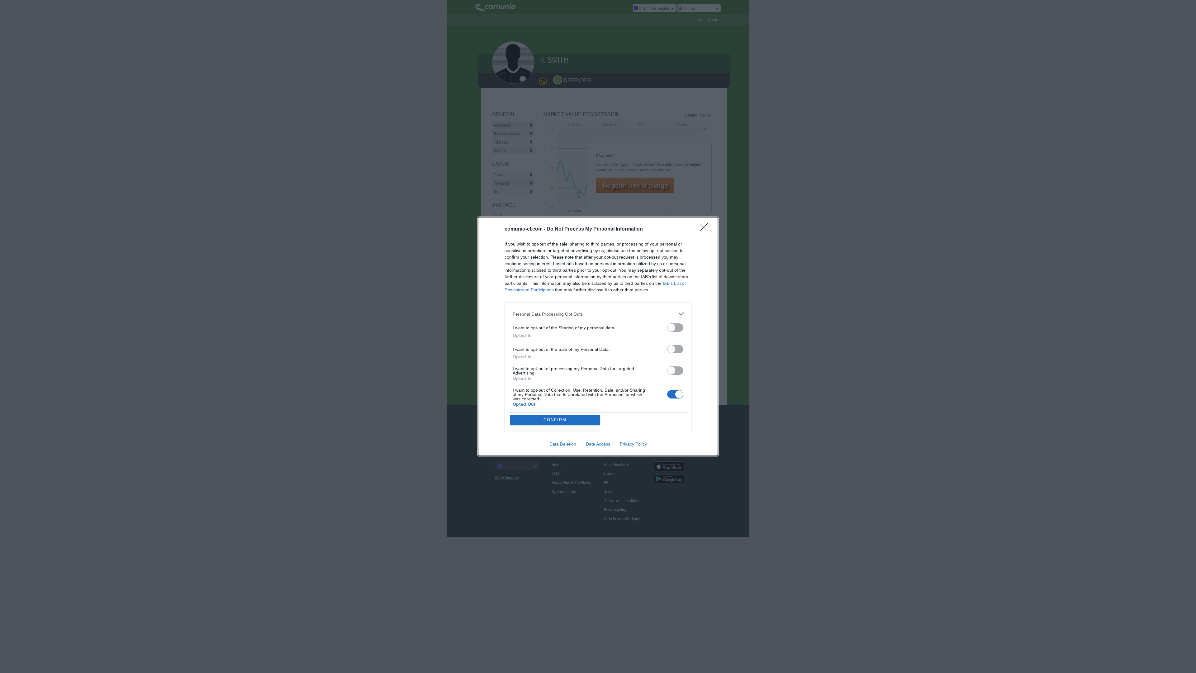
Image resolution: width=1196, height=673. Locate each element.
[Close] (706, 229)
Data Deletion (562, 444)
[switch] (675, 327)
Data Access (598, 444)
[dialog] (598, 336)
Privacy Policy (633, 444)
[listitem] (598, 314)
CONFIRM (555, 420)
